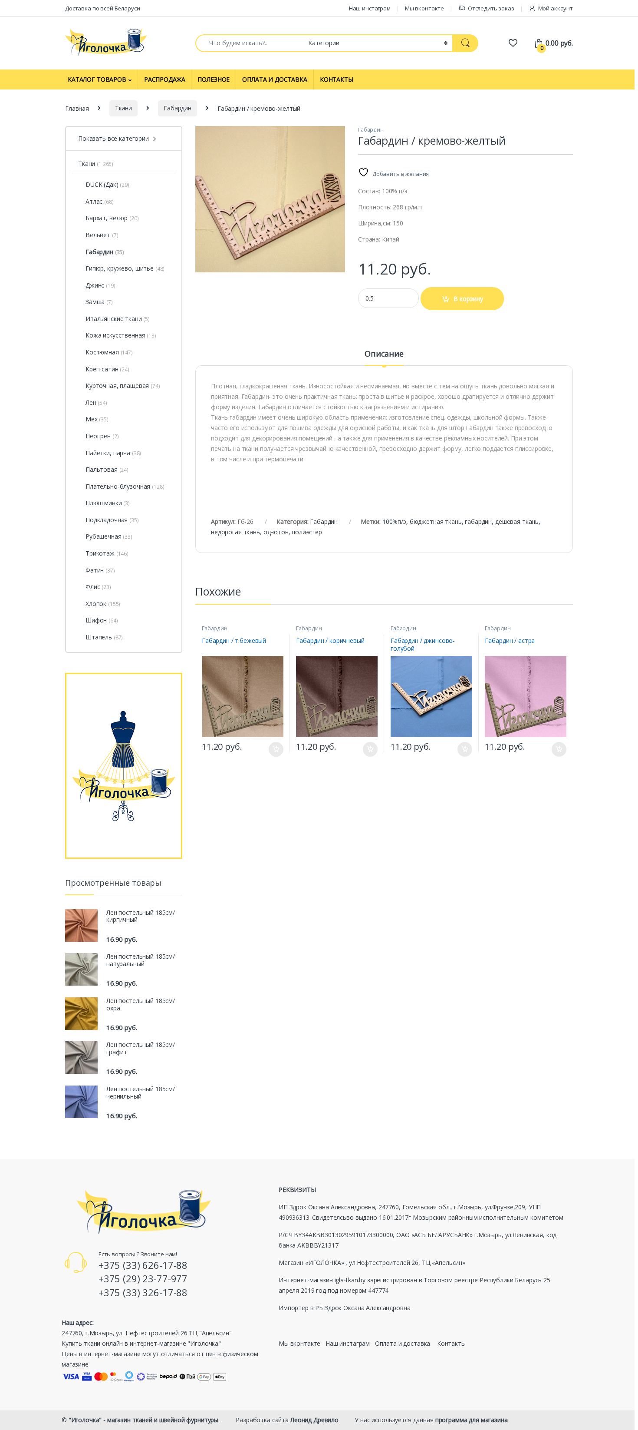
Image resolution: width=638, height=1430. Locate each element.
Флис (98, 587)
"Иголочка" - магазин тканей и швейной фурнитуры (143, 1420)
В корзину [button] (271, 749)
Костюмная (109, 352)
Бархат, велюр (112, 218)
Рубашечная (109, 536)
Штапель (104, 637)
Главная (77, 108)
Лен (96, 402)
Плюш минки (108, 503)
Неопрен (102, 436)
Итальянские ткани (118, 318)
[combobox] (249, 43)
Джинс (100, 285)
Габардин (177, 108)
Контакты (451, 1343)
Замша (99, 302)
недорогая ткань (235, 532)
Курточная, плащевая (123, 385)
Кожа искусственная (121, 335)
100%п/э (394, 521)
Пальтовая (107, 469)
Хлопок (103, 603)
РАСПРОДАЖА (164, 79)
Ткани (123, 108)
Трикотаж (107, 553)
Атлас (100, 201)
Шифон (102, 620)
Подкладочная (112, 520)
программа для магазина (471, 1420)
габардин (478, 521)
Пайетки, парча (113, 453)
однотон (276, 532)
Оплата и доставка (403, 1343)
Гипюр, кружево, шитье (125, 268)
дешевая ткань (517, 521)
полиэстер (307, 532)
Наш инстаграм (370, 8)
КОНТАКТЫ (336, 79)
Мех (97, 419)
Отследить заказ (491, 8)
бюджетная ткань (436, 521)
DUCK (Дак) (102, 184)
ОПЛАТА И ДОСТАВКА (274, 79)
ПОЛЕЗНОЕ (213, 79)
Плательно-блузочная (125, 486)
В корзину (468, 299)
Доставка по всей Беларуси (102, 8)
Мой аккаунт (555, 8)
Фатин (100, 570)
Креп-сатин (107, 369)
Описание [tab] (384, 354)
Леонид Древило (314, 1420)
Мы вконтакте (424, 8)
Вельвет (102, 235)
